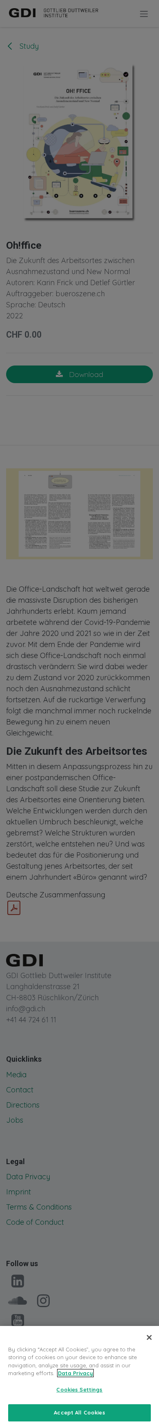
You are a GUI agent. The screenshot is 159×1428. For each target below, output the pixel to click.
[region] (79, 1377)
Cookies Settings (79, 1389)
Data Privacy (75, 1373)
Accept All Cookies (79, 1412)
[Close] (149, 1337)
